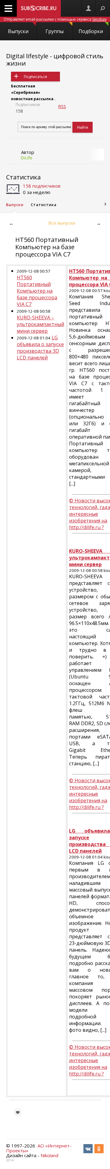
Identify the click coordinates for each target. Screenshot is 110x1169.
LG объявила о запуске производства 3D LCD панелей (40, 347)
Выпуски (18, 31)
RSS (62, 106)
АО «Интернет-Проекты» (39, 1148)
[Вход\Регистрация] (88, 8)
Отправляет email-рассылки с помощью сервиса (55, 19)
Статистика (23, 177)
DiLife (26, 158)
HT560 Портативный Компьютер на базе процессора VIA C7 (37, 291)
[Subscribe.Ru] (39, 8)
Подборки (91, 31)
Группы (55, 31)
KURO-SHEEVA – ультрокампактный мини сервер (40, 324)
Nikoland (49, 1155)
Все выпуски (61, 223)
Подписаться (35, 76)
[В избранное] (18, 1112)
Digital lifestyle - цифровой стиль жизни (54, 59)
